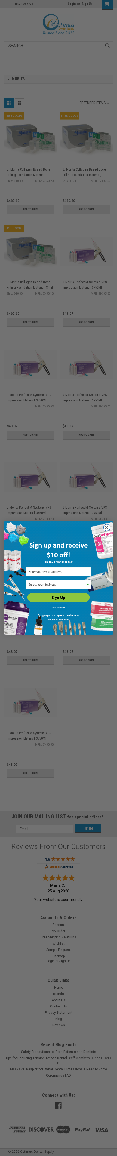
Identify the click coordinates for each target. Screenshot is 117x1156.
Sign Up (58, 597)
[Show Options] (88, 584)
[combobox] (57, 584)
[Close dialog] (106, 527)
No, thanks (58, 607)
